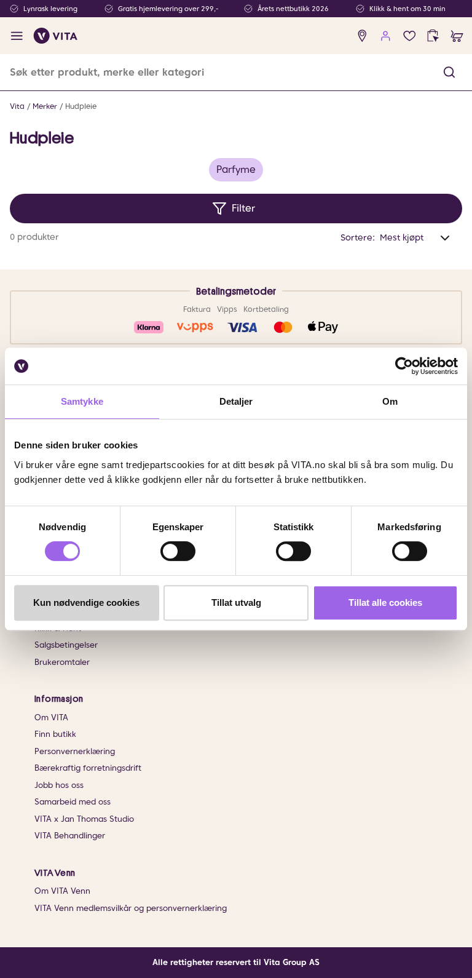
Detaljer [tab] (236, 401)
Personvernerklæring (74, 751)
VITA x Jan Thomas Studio (84, 819)
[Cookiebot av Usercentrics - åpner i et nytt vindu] (404, 366)
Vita (17, 106)
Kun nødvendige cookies (86, 602)
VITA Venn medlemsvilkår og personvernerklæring (130, 908)
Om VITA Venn (62, 891)
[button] (449, 72)
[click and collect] (433, 36)
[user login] (386, 36)
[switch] (177, 551)
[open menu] (17, 36)
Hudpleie (80, 106)
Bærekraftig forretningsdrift (87, 768)
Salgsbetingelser (66, 645)
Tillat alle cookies (385, 602)
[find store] (362, 36)
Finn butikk (55, 734)
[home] (55, 35)
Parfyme (236, 169)
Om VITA (51, 717)
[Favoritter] (410, 36)
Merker (45, 106)
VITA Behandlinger (69, 835)
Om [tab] (390, 401)
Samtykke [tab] (82, 401)
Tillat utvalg (236, 602)
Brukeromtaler (62, 662)
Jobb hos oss (59, 785)
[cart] (457, 36)
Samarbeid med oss (72, 801)
